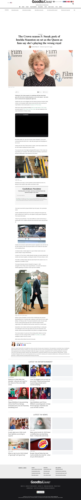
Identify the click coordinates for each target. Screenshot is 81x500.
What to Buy (51, 6)
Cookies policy (30, 488)
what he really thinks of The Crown (38, 107)
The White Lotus (38, 334)
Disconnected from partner (61, 475)
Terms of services (29, 198)
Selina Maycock (36, 46)
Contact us (40, 486)
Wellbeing (40, 6)
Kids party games (35, 475)
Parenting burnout (59, 469)
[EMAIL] (25, 345)
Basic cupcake (46, 473)
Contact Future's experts (31, 486)
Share (18, 92)
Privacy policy (57, 486)
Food (45, 6)
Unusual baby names (36, 471)
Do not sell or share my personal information (44, 488)
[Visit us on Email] (71, 1)
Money (60, 6)
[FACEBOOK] (18, 345)
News (23, 6)
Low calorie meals (47, 475)
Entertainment (40, 34)
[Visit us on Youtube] (73, 1)
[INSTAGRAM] (21, 345)
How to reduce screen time (37, 469)
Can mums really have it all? (61, 473)
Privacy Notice (18, 199)
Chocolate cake (47, 471)
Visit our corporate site (54, 496)
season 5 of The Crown (36, 104)
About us (23, 486)
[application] (31, 125)
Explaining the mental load (61, 471)
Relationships (33, 6)
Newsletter (46, 92)
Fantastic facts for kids (36, 473)
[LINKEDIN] (23, 345)
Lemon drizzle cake (47, 469)
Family (27, 6)
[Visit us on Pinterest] (68, 1)
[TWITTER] (20, 345)
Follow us (40, 92)
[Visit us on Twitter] (65, 1)
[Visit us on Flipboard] (69, 1)
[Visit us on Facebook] (63, 1)
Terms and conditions (48, 486)
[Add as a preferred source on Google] (40, 492)
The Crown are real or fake (29, 109)
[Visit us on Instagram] (66, 1)
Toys (56, 6)
